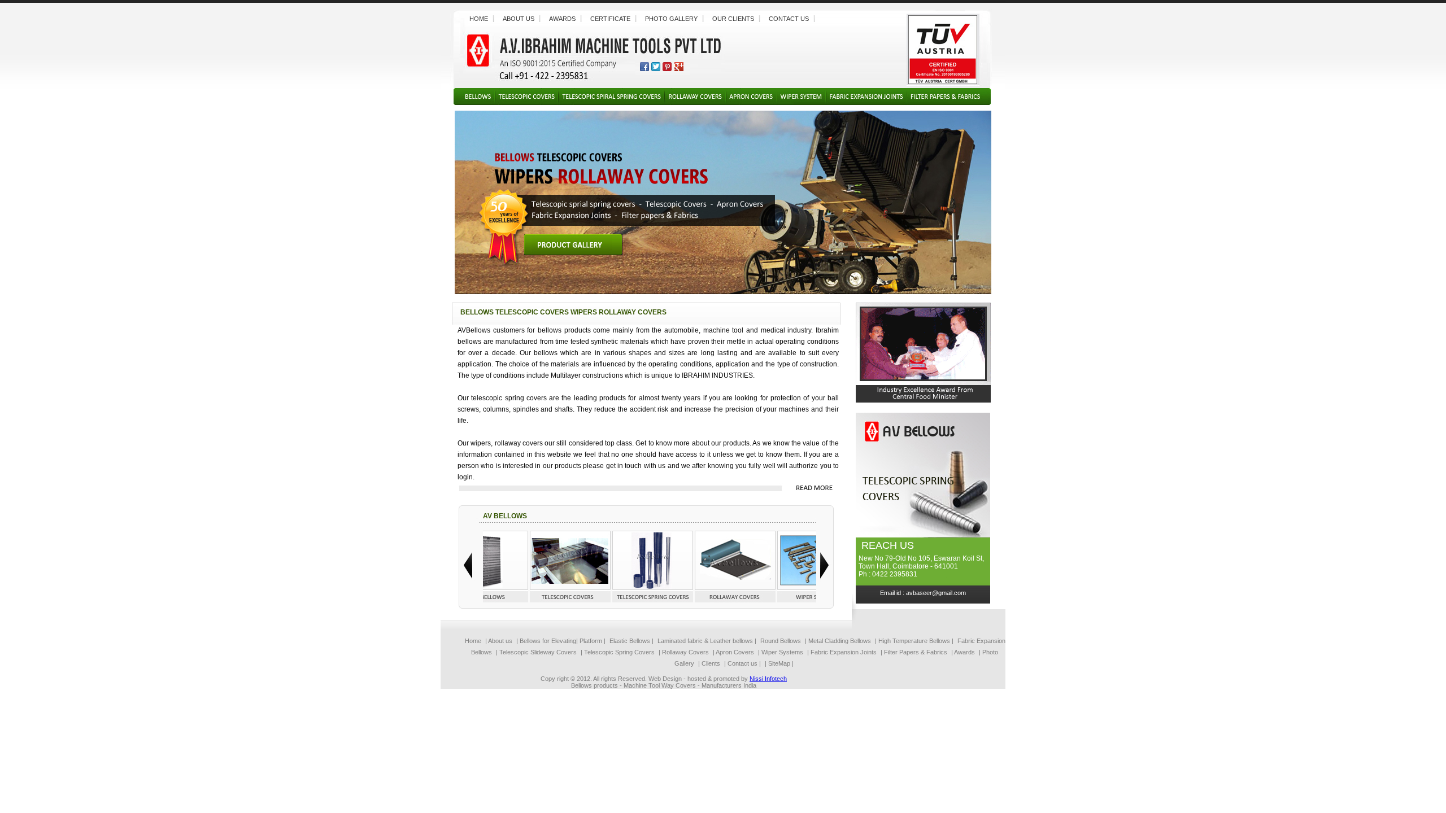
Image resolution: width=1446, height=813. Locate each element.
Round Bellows (781, 640)
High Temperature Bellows (914, 640)
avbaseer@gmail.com (936, 592)
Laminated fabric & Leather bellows (705, 640)
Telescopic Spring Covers (618, 652)
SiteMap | (781, 663)
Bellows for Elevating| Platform (561, 640)
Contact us (789, 18)
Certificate (610, 18)
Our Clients (733, 18)
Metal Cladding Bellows (839, 640)
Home (478, 18)
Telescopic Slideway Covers (538, 652)
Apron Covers (735, 652)
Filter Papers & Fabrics (915, 652)
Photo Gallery (671, 18)
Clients (711, 663)
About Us (518, 18)
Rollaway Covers (684, 652)
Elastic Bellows (630, 640)
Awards (562, 18)
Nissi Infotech (768, 678)
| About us (498, 640)
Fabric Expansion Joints (844, 652)
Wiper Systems (781, 652)
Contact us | (744, 663)
